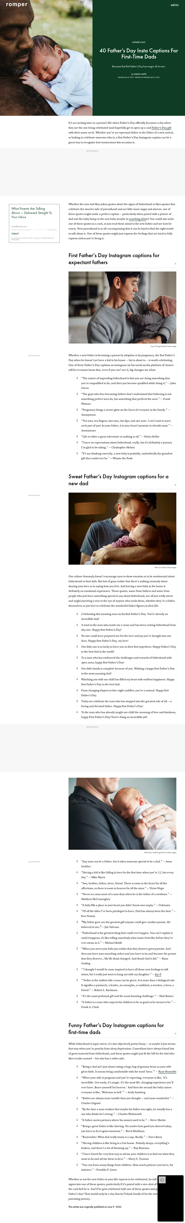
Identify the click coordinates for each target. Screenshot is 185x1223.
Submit (15, 234)
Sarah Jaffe (140, 74)
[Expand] (160, 1178)
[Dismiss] (180, 1178)
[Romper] (16, 5)
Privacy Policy (15, 240)
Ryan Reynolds (167, 1071)
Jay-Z (158, 974)
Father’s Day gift (161, 128)
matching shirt (137, 219)
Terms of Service (46, 238)
